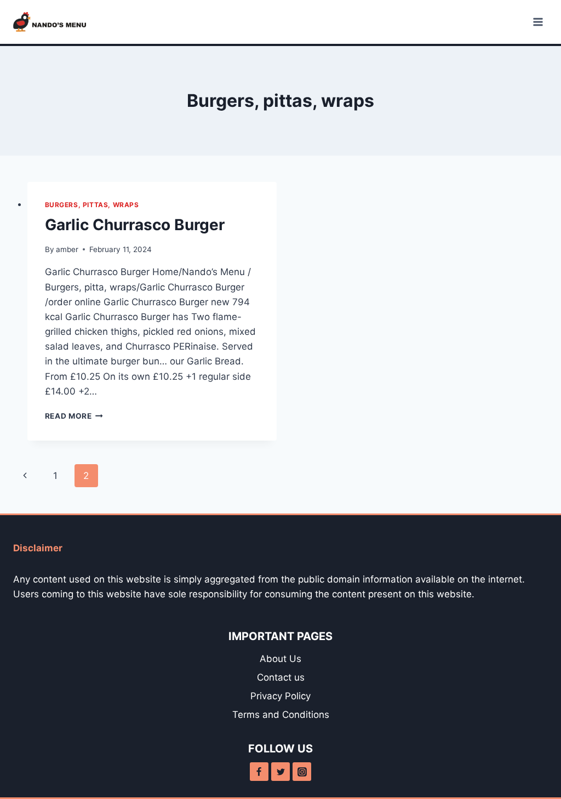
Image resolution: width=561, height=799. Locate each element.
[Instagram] (302, 771)
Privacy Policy (280, 695)
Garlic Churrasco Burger (135, 224)
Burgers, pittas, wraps (92, 205)
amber (67, 249)
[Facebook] (259, 771)
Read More (74, 416)
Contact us (281, 677)
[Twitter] (280, 771)
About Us (280, 658)
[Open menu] (538, 21)
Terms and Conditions (280, 714)
